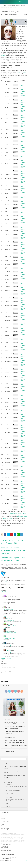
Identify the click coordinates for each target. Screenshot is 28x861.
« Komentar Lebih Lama (6, 658)
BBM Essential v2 (5, 847)
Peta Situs (3, 827)
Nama (2, 661)
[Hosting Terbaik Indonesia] (14, 715)
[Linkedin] (15, 691)
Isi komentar (3, 672)
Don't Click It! (4, 823)
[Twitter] (9, 691)
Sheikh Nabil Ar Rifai (22, 516)
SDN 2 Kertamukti (5, 828)
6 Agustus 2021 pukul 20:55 (9, 638)
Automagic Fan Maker (6, 850)
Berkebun (3, 818)
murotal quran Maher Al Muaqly (15, 513)
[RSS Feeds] (21, 691)
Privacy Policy (4, 825)
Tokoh (21, 563)
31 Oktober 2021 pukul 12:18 (10, 625)
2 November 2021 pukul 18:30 (10, 632)
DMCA (6, 581)
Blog (2, 814)
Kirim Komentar (4, 681)
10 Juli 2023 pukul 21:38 (9, 620)
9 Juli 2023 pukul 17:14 (8, 609)
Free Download (11, 563)
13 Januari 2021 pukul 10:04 (9, 652)
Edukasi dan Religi (10, 5)
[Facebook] (6, 691)
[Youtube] (12, 691)
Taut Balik (4, 593)
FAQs (2, 824)
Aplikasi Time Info (5, 846)
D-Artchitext (8, 618)
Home (4, 5)
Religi (18, 563)
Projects (3, 816)
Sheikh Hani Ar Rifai (7, 518)
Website (2, 669)
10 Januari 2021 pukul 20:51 (9, 645)
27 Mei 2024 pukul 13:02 (9, 598)
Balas (5, 605)
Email (2, 665)
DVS (2, 815)
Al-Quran (5, 563)
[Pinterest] (18, 691)
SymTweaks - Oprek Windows (8, 849)
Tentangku (3, 819)
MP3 (16, 563)
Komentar (4, 591)
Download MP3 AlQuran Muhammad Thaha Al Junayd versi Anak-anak (14, 550)
